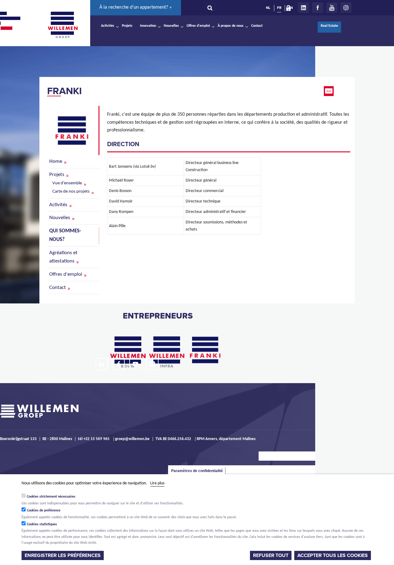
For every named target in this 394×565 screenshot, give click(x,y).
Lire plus (157, 483)
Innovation (148, 26)
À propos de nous (230, 26)
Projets (127, 26)
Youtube (331, 7)
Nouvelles (171, 26)
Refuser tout (270, 555)
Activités (107, 26)
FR (279, 8)
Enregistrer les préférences (63, 555)
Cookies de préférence (43, 510)
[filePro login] (290, 9)
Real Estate (329, 26)
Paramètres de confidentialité (197, 471)
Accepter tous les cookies (332, 555)
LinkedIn (303, 7)
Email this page (329, 91)
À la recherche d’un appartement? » (135, 7)
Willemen (62, 24)
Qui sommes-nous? (65, 235)
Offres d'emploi (198, 26)
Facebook (317, 7)
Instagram (346, 7)
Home (55, 161)
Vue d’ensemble (67, 183)
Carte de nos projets (71, 191)
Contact (257, 26)
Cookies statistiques (42, 524)
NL (268, 8)
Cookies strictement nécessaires (51, 497)
